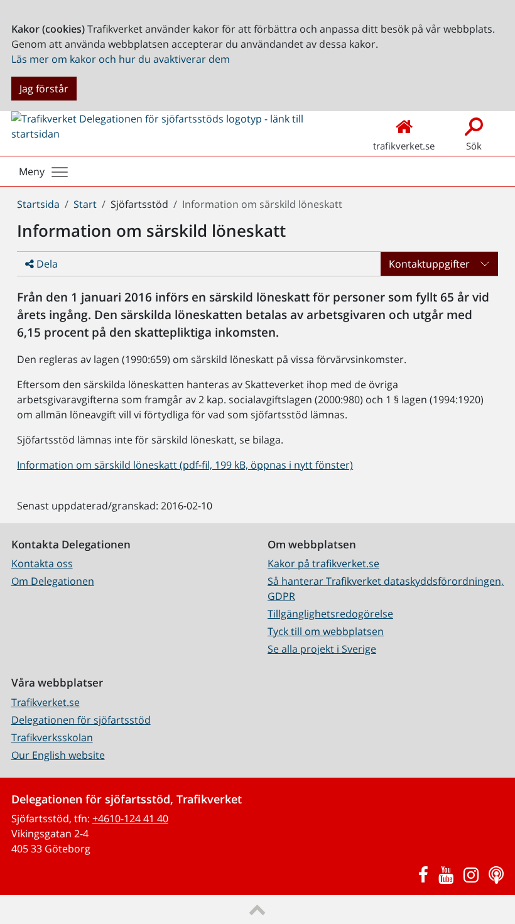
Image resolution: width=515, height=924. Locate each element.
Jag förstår (43, 88)
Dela (46, 264)
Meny (32, 171)
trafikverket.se (404, 145)
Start (85, 204)
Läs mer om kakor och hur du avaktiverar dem (120, 59)
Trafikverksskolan (52, 737)
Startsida (38, 204)
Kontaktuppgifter (429, 264)
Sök (474, 145)
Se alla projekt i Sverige (322, 649)
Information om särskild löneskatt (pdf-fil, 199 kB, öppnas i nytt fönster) (185, 465)
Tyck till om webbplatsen (326, 631)
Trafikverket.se (45, 702)
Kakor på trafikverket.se (323, 563)
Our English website (58, 755)
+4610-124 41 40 (130, 818)
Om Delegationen (52, 581)
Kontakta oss (42, 563)
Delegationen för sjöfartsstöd (81, 720)
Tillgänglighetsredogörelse (330, 614)
